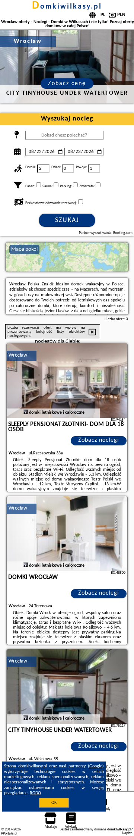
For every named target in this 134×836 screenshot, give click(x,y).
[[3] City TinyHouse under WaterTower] (67, 686)
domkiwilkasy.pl (67, 6)
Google (95, 766)
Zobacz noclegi (98, 440)
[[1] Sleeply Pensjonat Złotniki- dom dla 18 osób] (67, 380)
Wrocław (18, 355)
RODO (35, 793)
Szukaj (67, 220)
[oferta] (25, 412)
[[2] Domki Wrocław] (67, 533)
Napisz (127, 833)
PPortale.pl (9, 834)
